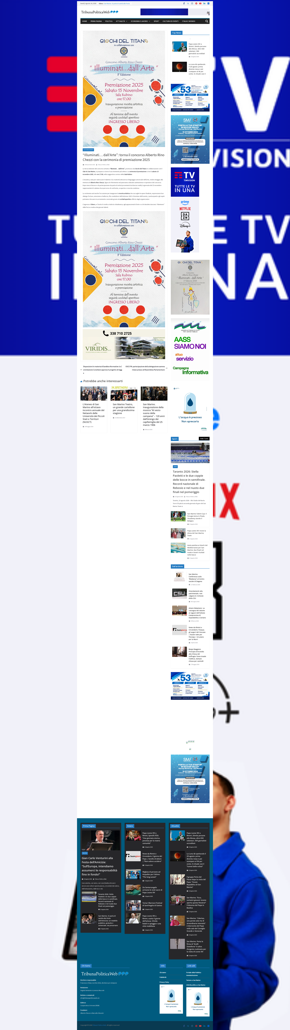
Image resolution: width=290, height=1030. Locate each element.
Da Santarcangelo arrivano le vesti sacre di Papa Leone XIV (152, 890)
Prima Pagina (96, 21)
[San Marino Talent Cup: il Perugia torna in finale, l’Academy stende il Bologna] (178, 519)
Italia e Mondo (188, 21)
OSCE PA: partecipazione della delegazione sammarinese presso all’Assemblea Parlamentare (145, 368)
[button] (126, 21)
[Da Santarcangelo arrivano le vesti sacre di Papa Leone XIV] (133, 892)
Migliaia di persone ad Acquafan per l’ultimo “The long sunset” (151, 874)
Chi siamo (163, 972)
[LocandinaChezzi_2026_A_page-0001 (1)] (190, 261)
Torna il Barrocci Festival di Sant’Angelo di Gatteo (152, 904)
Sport (156, 21)
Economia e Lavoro (139, 21)
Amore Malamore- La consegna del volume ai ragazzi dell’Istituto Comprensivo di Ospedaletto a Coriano (197, 613)
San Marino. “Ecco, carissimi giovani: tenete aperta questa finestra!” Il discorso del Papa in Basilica (196, 902)
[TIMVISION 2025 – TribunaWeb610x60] (175, 10)
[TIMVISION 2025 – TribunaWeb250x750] (185, 169)
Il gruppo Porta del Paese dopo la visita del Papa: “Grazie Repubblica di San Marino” (196, 882)
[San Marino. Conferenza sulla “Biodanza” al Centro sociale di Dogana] (179, 579)
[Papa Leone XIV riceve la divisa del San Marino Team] (178, 534)
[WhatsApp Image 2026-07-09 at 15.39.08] (190, 386)
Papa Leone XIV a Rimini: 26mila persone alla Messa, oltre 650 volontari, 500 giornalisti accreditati (196, 838)
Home (84, 21)
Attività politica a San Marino (195, 985)
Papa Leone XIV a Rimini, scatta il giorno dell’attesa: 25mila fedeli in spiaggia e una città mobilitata (152, 921)
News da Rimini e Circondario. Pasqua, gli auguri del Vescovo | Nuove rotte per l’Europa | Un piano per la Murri (197, 633)
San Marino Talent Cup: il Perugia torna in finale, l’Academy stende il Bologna (197, 517)
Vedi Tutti (204, 438)
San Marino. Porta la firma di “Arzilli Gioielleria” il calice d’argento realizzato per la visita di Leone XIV (196, 946)
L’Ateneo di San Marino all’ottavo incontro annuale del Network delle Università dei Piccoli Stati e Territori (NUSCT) (93, 413)
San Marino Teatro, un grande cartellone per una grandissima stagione (124, 409)
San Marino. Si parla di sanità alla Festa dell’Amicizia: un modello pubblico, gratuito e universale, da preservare (108, 921)
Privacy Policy (164, 982)
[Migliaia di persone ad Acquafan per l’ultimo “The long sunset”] (133, 876)
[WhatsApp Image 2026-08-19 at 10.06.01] (190, 85)
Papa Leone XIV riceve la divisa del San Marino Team (196, 533)
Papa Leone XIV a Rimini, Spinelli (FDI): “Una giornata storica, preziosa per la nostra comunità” (151, 838)
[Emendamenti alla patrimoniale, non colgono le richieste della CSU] (179, 596)
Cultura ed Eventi (171, 21)
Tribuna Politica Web (103, 164)
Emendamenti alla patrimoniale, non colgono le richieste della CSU (196, 594)
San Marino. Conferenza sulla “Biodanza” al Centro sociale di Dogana (196, 577)
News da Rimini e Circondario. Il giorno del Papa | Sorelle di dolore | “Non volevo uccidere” (152, 857)
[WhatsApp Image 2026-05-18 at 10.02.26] (190, 320)
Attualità (120, 21)
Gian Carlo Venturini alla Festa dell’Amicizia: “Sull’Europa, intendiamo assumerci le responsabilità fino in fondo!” (197, 50)
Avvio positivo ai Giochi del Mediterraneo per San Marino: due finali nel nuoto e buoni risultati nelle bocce (197, 550)
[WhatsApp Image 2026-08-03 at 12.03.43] (190, 117)
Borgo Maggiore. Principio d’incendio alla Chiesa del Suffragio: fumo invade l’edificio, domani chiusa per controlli (197, 655)
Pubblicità (163, 977)
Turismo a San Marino (193, 980)
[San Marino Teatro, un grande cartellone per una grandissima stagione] (124, 388)
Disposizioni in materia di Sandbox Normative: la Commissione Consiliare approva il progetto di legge (102, 369)
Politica (108, 21)
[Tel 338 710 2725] (124, 331)
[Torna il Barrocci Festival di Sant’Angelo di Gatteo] (133, 906)
